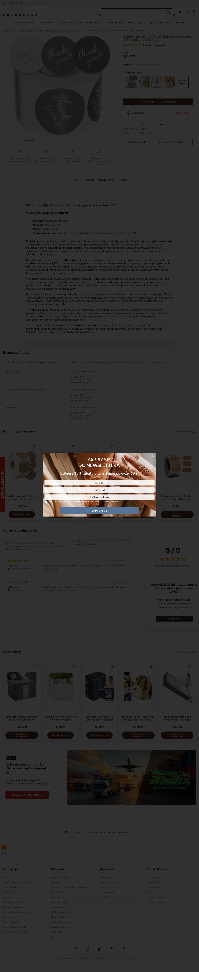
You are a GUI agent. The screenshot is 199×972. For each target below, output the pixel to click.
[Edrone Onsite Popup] (99, 486)
